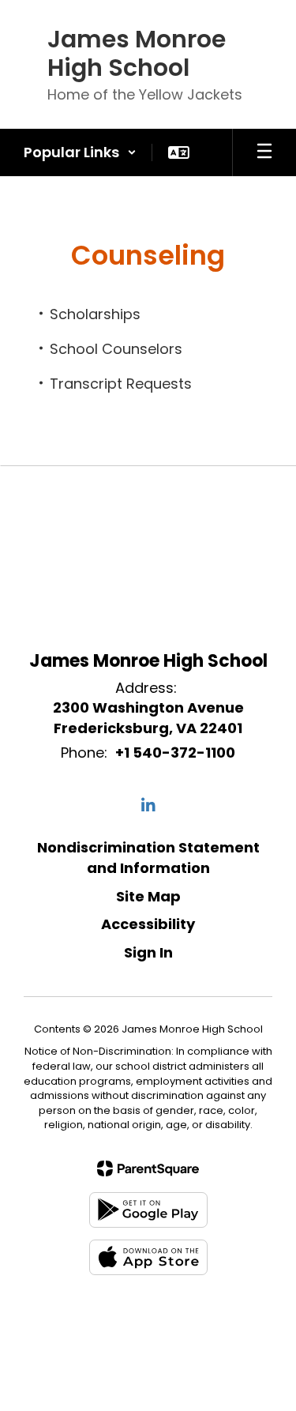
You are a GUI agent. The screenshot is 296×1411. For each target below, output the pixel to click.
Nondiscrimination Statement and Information (148, 857)
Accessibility (148, 924)
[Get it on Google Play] (148, 1210)
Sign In (148, 952)
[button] (80, 152)
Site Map (148, 896)
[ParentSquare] (148, 1168)
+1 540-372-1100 (175, 752)
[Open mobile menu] (264, 152)
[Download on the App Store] (148, 1257)
